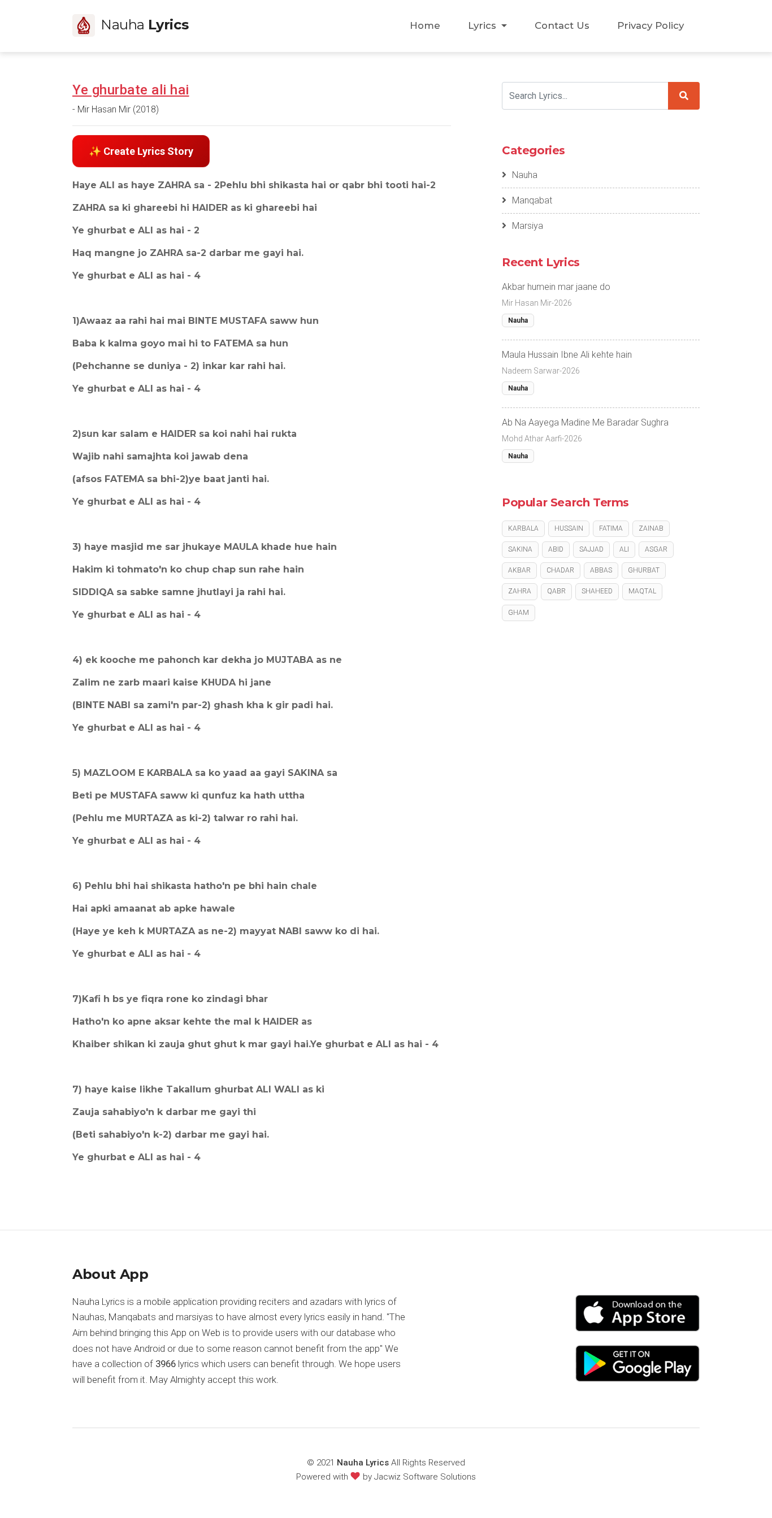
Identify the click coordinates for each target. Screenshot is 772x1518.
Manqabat (532, 200)
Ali (624, 549)
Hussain (568, 528)
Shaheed (597, 591)
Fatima (611, 528)
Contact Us (562, 25)
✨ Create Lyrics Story (141, 151)
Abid (555, 549)
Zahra (519, 591)
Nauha (524, 175)
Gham (518, 613)
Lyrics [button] (483, 25)
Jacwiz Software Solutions (425, 1477)
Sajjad (591, 549)
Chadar (560, 570)
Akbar (519, 570)
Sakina (520, 549)
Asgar (656, 549)
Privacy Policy (650, 25)
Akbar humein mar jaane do (556, 286)
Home (425, 25)
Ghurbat (644, 570)
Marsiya (527, 225)
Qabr (556, 591)
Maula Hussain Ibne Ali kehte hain (567, 354)
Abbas (601, 570)
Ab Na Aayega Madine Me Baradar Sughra (585, 422)
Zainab (651, 528)
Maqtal (642, 591)
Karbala (523, 528)
